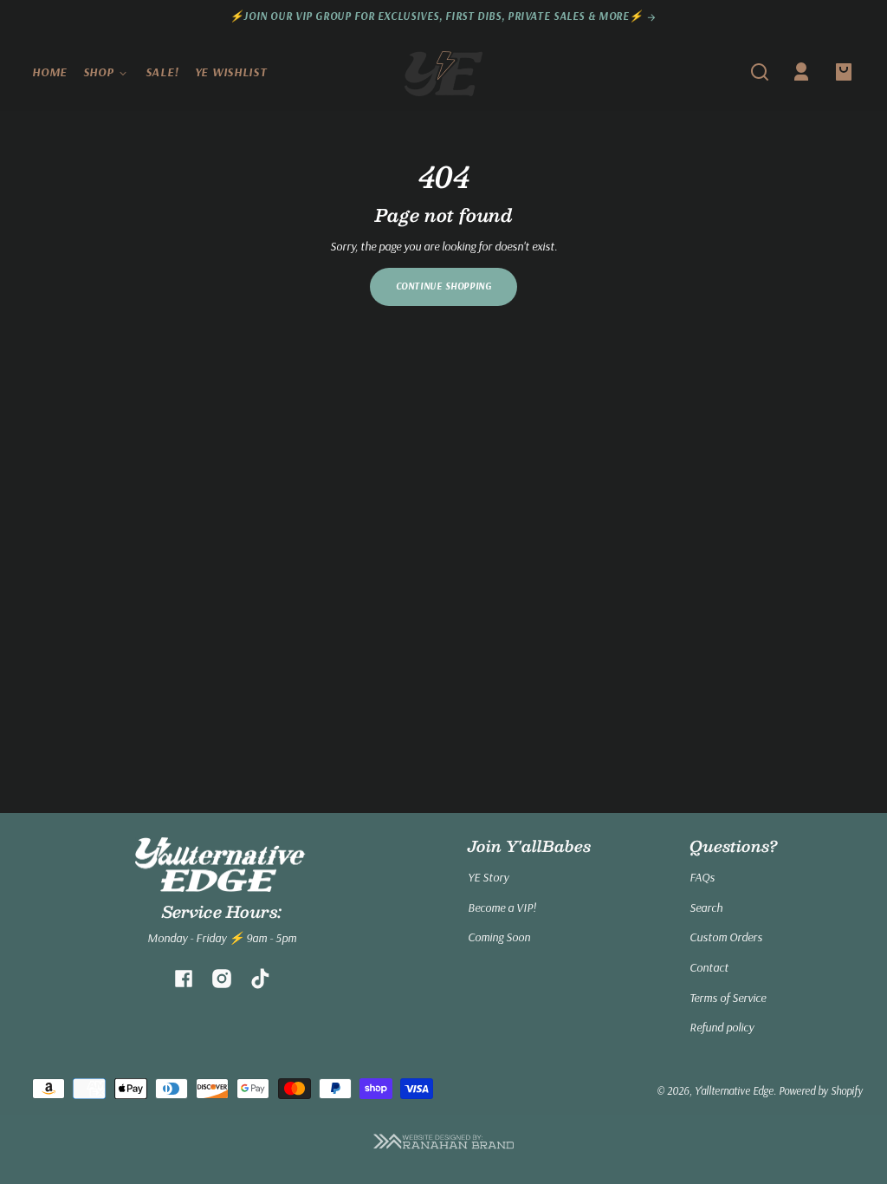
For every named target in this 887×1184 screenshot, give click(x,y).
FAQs (702, 877)
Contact (709, 967)
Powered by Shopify (821, 1090)
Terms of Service (728, 997)
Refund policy (722, 1027)
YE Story (488, 877)
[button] (760, 72)
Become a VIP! (502, 907)
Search (706, 907)
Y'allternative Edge (734, 1090)
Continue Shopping (444, 286)
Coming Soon (499, 937)
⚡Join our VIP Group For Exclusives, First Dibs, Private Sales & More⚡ (438, 16)
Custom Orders (726, 937)
